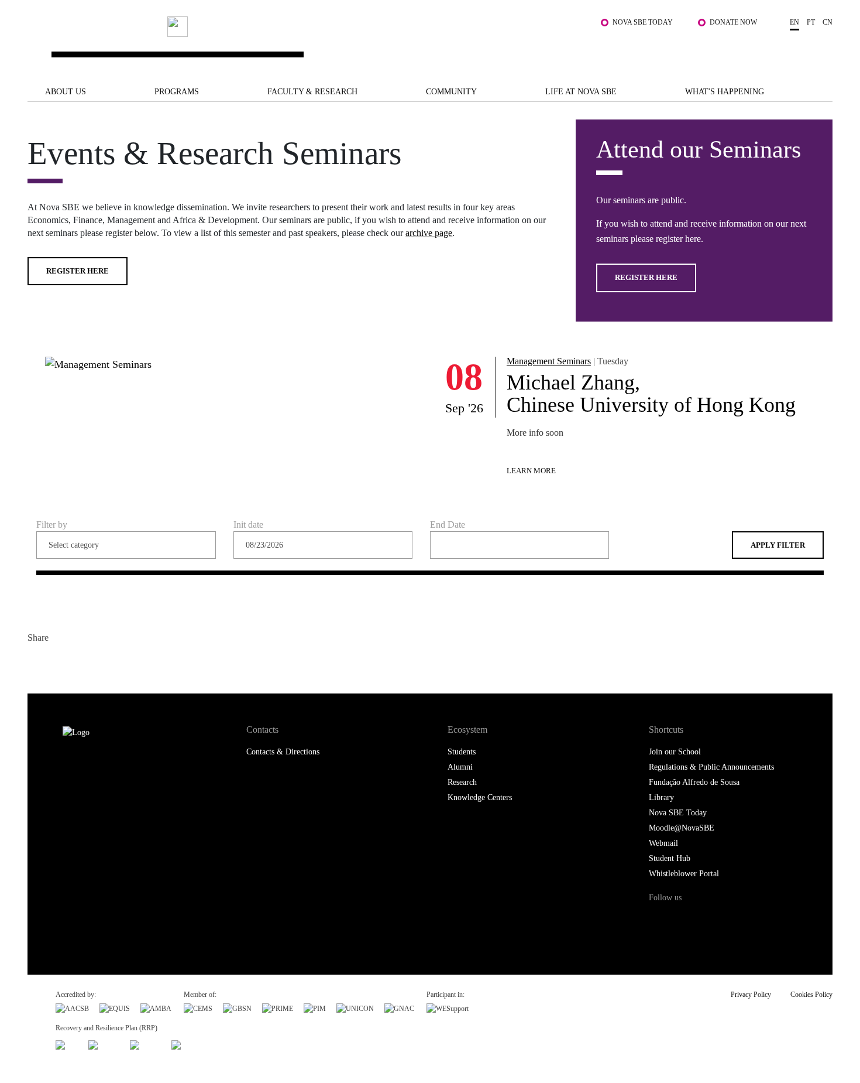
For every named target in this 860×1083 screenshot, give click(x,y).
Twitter (61, 662)
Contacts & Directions (282, 751)
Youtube (755, 920)
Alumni (460, 767)
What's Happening (724, 91)
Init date (248, 525)
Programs (176, 91)
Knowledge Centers (480, 797)
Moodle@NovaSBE (681, 828)
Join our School (675, 751)
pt (811, 22)
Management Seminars (549, 361)
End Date (447, 525)
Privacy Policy (751, 994)
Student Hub (669, 858)
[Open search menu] (821, 48)
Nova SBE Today (643, 22)
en (794, 22)
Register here (77, 271)
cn (828, 22)
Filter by (51, 524)
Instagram (707, 920)
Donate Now (733, 22)
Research (462, 782)
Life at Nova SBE (581, 91)
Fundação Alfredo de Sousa (694, 782)
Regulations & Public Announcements (711, 767)
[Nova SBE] (360, 43)
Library (661, 797)
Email (108, 662)
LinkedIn (84, 662)
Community (451, 91)
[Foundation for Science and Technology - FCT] (67, 1043)
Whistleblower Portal (684, 873)
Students (462, 751)
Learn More (531, 470)
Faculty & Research (312, 91)
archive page (428, 233)
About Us (65, 91)
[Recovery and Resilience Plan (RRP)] (103, 1043)
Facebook (37, 662)
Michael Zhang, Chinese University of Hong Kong (651, 393)
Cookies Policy (811, 994)
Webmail (663, 843)
